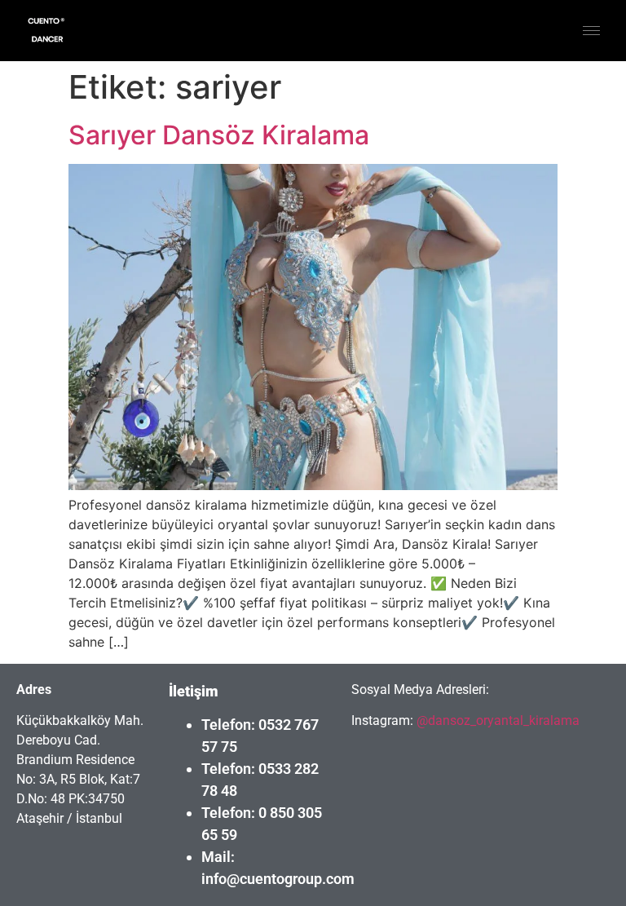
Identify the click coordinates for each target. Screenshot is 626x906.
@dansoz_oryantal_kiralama (496, 720)
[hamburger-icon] (591, 30)
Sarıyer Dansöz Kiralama (218, 135)
